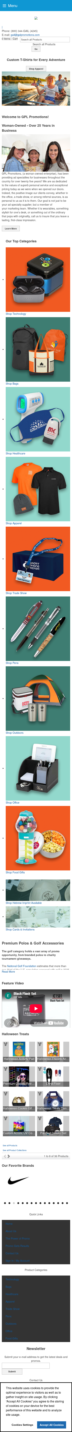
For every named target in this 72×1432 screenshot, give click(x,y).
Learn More (11, 228)
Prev (7, 84)
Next (65, 84)
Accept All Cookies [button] (52, 1425)
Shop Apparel (36, 68)
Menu (12, 5)
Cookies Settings (22, 1424)
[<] (6, 1156)
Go (36, 49)
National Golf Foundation (21, 966)
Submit (12, 1371)
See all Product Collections (15, 1150)
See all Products (10, 1145)
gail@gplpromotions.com (25, 35)
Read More (8, 971)
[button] (10, 39)
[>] (9, 1156)
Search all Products (44, 44)
